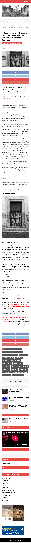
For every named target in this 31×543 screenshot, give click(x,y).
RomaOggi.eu (6, 369)
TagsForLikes (6, 372)
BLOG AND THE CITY (7, 485)
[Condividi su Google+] (15, 82)
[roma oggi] (15, 11)
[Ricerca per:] (15, 21)
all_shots (5, 355)
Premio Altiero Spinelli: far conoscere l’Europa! (19, 398)
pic (21, 363)
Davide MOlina (23, 355)
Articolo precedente (15, 380)
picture (18, 366)
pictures (25, 366)
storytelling (23, 369)
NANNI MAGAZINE (6, 478)
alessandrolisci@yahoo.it (8, 98)
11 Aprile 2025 (6, 47)
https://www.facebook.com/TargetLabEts (12, 295)
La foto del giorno (8, 360)
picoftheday (6, 366)
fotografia (19, 357)
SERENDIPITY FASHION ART (8, 495)
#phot (12, 349)
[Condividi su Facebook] (15, 72)
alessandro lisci (17, 352)
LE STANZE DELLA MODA (8, 490)
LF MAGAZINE (5, 497)
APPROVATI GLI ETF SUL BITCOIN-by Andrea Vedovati (18, 419)
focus (11, 357)
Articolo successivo (15, 381)
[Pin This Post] (15, 79)
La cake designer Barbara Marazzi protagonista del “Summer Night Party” (18, 406)
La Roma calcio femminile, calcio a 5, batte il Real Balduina (19, 390)
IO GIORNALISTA (6, 487)
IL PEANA (4, 489)
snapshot (14, 369)
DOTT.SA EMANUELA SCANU (9, 492)
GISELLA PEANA (5, 483)
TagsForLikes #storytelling (19, 372)
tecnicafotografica (18, 375)
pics (13, 366)
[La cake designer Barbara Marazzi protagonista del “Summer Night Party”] (5, 408)
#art (6, 349)
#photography (6, 352)
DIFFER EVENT (5, 500)
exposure (5, 357)
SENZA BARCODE (6, 482)
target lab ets (6, 375)
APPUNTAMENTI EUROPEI (8, 494)
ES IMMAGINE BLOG (7, 499)
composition (13, 355)
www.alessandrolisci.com (17, 298)
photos (16, 363)
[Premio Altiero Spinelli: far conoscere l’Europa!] (5, 400)
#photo (19, 349)
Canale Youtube (9, 428)
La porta (17, 360)
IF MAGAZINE (5, 480)
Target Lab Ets (15, 47)
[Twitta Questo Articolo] (15, 76)
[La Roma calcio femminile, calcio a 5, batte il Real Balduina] (5, 392)
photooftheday (7, 363)
